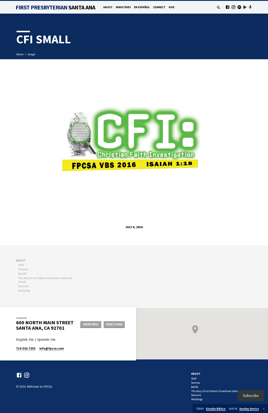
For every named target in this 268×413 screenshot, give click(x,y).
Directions (114, 324)
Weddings (24, 290)
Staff (21, 265)
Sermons (23, 286)
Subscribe (251, 395)
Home (19, 54)
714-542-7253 (25, 348)
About (108, 7)
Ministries (123, 7)
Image (31, 54)
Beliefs (22, 273)
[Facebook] (227, 7)
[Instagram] (233, 7)
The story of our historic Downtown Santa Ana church (221, 391)
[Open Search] (218, 7)
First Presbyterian (55, 7)
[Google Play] (245, 7)
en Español (142, 7)
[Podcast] (250, 7)
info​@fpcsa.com (51, 348)
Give (171, 7)
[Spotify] (239, 7)
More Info (90, 324)
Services (23, 269)
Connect (159, 7)
